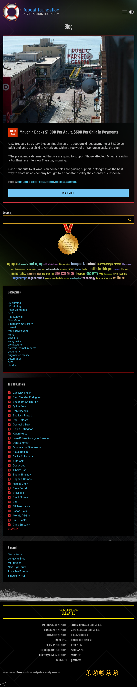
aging (11, 264)
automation (15, 358)
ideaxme (124, 270)
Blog (68, 27)
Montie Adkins (21, 515)
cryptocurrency (31, 270)
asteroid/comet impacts (22, 348)
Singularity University (20, 323)
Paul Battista (20, 420)
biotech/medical (38, 182)
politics (115, 274)
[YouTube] (108, 673)
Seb (15, 501)
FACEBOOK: (47, 625)
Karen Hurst (20, 433)
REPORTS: (75, 645)
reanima (123, 273)
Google (84, 270)
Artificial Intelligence (50, 265)
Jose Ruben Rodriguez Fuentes (31, 438)
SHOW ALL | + (13, 529)
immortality (18, 274)
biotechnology (105, 264)
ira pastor (48, 274)
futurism (78, 270)
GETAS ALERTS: (77, 630)
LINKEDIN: (48, 630)
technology (88, 278)
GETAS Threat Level (68, 612)
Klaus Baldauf (21, 451)
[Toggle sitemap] (124, 12)
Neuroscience (108, 274)
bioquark (78, 264)
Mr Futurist (14, 563)
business (50, 182)
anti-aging (36, 264)
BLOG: (73, 635)
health (92, 269)
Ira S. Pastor (20, 520)
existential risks (52, 269)
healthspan (105, 269)
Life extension (64, 273)
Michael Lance (21, 506)
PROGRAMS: (76, 650)
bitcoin (117, 264)
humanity (117, 270)
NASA (101, 274)
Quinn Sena (20, 406)
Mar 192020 (13, 133)
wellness (119, 278)
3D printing (14, 303)
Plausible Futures (18, 571)
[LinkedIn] (102, 673)
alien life (13, 337)
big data (13, 365)
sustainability (75, 279)
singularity (59, 279)
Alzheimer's (23, 264)
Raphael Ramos (22, 479)
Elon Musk (14, 320)
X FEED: (48, 635)
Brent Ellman (22, 182)
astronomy (14, 351)
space (66, 278)
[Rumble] (115, 673)
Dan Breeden (20, 411)
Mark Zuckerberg (18, 330)
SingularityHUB (17, 575)
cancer (22, 269)
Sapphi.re (55, 673)
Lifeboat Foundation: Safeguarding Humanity (60, 12)
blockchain (126, 264)
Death (43, 270)
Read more (68, 193)
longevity (92, 273)
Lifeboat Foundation (24, 673)
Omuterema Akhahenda (27, 447)
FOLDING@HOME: (47, 650)
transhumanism (104, 278)
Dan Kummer (20, 442)
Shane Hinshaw (22, 474)
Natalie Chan (20, 483)
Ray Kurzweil (15, 316)
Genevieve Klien (22, 392)
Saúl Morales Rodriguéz (27, 397)
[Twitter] (95, 673)
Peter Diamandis (17, 309)
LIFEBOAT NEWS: (78, 625)
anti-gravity (14, 341)
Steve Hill (18, 492)
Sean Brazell (20, 488)
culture (39, 270)
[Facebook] (88, 673)
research (48, 279)
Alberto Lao (19, 470)
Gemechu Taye (21, 424)
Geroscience (15, 554)
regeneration (36, 278)
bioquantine (64, 264)
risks (53, 279)
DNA (10, 313)
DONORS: (57, 640)
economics (60, 182)
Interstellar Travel (34, 274)
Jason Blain (20, 511)
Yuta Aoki (18, 461)
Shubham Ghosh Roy (25, 401)
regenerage (20, 278)
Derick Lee (19, 465)
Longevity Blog (16, 558)
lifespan (80, 274)
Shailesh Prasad (22, 415)
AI (17, 264)
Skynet (12, 327)
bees (10, 362)
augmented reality (18, 355)
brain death (15, 270)
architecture (15, 344)
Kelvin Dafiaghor (23, 429)
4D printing (14, 306)
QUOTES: (74, 661)
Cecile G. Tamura (23, 456)
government (71, 182)
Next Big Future (17, 567)
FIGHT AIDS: (51, 645)
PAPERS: (74, 655)
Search (130, 220)
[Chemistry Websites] (68, 240)
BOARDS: (74, 640)
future (71, 269)
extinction (63, 270)
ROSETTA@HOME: (47, 655)
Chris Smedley (21, 524)
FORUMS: (60, 661)
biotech (91, 264)
